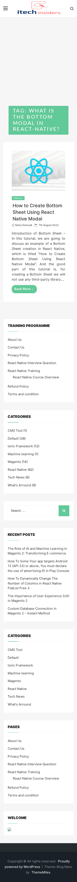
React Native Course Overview (36, 377)
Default (18, 198)
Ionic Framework (20, 446)
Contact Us (16, 347)
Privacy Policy (18, 355)
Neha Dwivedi (23, 225)
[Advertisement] (38, 57)
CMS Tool (15, 431)
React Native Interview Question (32, 363)
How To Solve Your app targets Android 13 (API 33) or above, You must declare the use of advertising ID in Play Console (38, 566)
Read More (22, 289)
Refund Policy (18, 386)
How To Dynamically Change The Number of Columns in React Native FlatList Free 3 (35, 583)
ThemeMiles (40, 872)
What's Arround (19, 485)
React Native (17, 470)
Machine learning (21, 454)
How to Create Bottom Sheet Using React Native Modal (37, 212)
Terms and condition (23, 394)
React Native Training (24, 371)
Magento (14, 462)
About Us (15, 340)
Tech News (16, 477)
